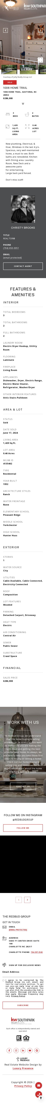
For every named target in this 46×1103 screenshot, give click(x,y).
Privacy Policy (18, 996)
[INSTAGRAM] (16, 1050)
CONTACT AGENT (23, 266)
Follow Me (23, 828)
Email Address (11, 971)
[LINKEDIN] (23, 1050)
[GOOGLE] (36, 1050)
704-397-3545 (37, 952)
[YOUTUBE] (29, 1050)
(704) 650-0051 (11, 248)
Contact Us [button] (23, 786)
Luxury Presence (23, 1068)
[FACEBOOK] (9, 1050)
